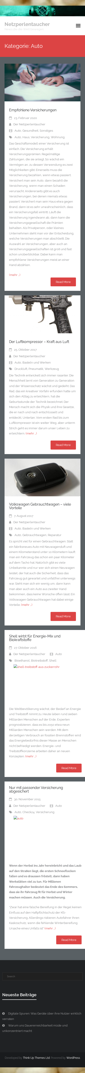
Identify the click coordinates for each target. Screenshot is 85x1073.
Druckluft (21, 369)
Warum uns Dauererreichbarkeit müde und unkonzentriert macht (35, 1028)
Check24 (28, 812)
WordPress (73, 1057)
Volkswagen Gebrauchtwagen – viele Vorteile (40, 506)
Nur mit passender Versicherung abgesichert (36, 789)
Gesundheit (30, 130)
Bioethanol (22, 660)
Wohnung (58, 137)
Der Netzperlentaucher (29, 124)
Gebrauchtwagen (34, 535)
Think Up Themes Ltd (36, 1057)
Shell (52, 660)
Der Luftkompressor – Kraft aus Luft (39, 342)
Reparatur (54, 535)
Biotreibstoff (39, 660)
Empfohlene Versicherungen (32, 110)
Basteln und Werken (36, 362)
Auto (18, 130)
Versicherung (40, 137)
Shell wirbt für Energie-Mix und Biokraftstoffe (35, 638)
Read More (63, 282)
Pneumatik (36, 369)
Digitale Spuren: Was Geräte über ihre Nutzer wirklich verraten (41, 1016)
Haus (25, 137)
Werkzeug (52, 369)
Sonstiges (46, 130)
